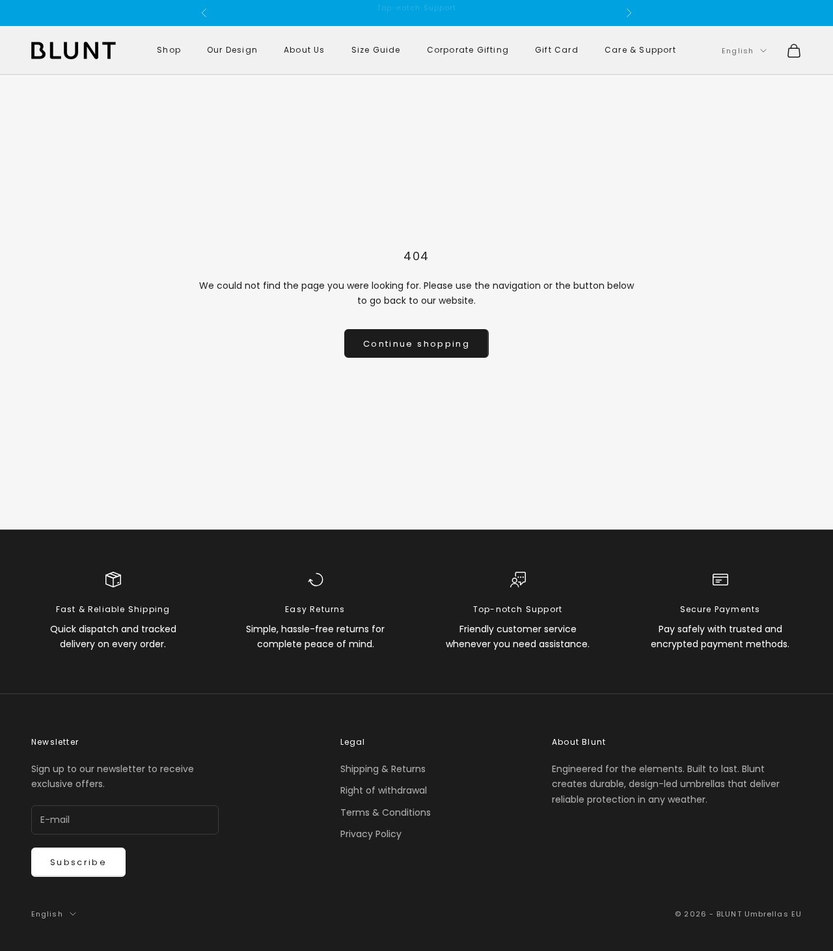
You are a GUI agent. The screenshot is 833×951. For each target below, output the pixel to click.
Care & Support (640, 50)
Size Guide (376, 50)
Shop (169, 50)
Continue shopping (416, 344)
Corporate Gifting (468, 50)
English (738, 51)
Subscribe (78, 862)
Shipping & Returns (383, 768)
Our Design (232, 50)
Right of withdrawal (383, 790)
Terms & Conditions (385, 812)
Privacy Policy (371, 833)
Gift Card (557, 50)
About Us (304, 50)
